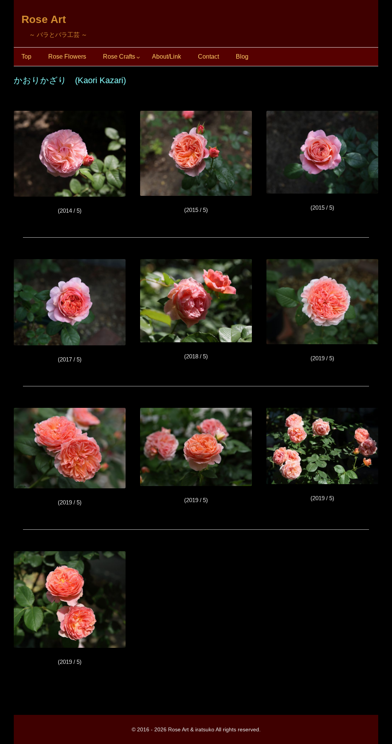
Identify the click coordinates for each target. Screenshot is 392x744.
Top (26, 56)
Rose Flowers (67, 56)
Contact (208, 56)
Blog (242, 56)
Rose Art (43, 19)
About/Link (166, 56)
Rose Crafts (119, 56)
